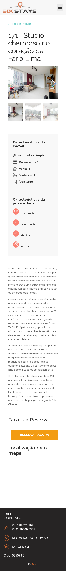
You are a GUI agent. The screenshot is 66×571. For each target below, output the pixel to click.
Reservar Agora (34, 435)
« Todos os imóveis (19, 24)
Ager (35, 564)
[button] (53, 83)
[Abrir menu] (60, 7)
